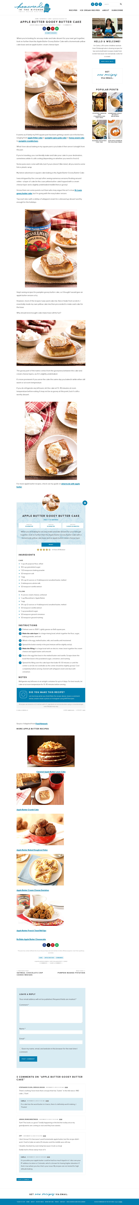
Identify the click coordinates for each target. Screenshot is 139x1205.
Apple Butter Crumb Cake (28, 810)
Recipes (73, 10)
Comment (24, 1005)
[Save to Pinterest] (53, 29)
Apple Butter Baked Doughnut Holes (32, 850)
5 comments (43, 963)
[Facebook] (92, 4)
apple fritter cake (35, 138)
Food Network (42, 724)
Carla (37, 24)
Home (37, 18)
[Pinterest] (100, 4)
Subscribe (117, 10)
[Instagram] (96, 4)
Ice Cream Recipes (90, 10)
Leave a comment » (56, 963)
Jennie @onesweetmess (28, 1119)
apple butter (49, 957)
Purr (120, 1201)
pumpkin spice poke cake (55, 138)
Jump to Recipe (51, 33)
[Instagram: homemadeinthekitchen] (24, 695)
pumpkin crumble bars (28, 141)
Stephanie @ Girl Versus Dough (32, 1087)
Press (57, 1201)
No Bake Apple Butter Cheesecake (31, 939)
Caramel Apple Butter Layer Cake (51, 772)
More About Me (106, 61)
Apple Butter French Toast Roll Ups (31, 931)
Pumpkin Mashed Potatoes (71, 973)
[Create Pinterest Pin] (85, 503)
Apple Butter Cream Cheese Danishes (33, 890)
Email (22, 1039)
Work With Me (49, 1201)
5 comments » (67, 24)
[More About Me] (107, 28)
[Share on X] (49, 29)
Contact (62, 1201)
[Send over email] (57, 29)
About (105, 10)
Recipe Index (40, 1201)
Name (22, 1029)
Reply (66, 1087)
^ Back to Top (21, 1201)
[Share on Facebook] (44, 29)
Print (51, 544)
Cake (49, 18)
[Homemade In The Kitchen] (32, 7)
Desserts (43, 18)
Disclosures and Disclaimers (76, 1201)
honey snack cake (76, 138)
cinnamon (59, 957)
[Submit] (120, 4)
